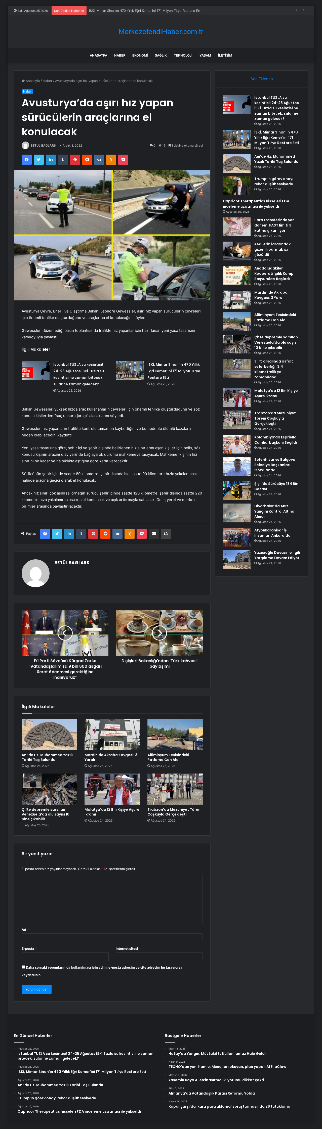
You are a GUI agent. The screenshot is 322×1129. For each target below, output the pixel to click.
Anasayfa (98, 55)
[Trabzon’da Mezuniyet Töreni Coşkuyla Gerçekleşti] (175, 789)
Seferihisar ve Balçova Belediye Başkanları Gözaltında (274, 465)
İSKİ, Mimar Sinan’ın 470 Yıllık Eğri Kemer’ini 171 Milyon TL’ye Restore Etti (173, 371)
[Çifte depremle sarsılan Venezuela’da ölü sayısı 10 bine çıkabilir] (49, 789)
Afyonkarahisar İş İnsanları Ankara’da (272, 533)
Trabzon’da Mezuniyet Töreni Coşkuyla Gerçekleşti (174, 812)
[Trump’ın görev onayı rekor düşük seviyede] (237, 185)
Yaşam (205, 55)
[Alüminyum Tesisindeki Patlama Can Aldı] (175, 734)
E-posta (29, 948)
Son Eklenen (262, 78)
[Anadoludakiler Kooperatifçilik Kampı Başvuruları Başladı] (237, 275)
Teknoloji (183, 55)
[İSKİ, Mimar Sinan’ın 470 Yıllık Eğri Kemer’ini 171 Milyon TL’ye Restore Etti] (130, 370)
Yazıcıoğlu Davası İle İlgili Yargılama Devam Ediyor (277, 555)
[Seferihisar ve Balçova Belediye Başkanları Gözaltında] (237, 466)
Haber (119, 55)
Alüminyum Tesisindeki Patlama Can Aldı (168, 757)
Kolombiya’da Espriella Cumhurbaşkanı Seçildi (275, 440)
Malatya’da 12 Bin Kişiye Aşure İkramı (112, 812)
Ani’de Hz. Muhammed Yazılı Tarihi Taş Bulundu (47, 757)
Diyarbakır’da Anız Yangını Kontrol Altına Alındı (274, 511)
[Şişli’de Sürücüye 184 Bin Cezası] (237, 490)
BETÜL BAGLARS (43, 145)
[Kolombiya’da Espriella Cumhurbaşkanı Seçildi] (237, 444)
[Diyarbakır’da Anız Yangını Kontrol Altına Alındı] (237, 513)
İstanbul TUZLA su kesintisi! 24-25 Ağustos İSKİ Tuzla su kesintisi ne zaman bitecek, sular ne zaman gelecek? (276, 108)
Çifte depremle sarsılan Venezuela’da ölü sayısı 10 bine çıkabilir (45, 814)
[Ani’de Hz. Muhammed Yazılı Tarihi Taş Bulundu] (49, 734)
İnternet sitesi (127, 948)
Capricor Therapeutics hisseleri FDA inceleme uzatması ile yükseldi (256, 204)
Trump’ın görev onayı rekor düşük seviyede (273, 181)
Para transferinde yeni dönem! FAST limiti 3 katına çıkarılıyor (275, 225)
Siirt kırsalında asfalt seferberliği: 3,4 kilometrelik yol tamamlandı (273, 369)
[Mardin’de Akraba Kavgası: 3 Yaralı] (112, 734)
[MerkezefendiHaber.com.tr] (161, 31)
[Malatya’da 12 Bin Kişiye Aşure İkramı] (112, 789)
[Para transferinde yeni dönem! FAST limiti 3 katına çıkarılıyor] (237, 226)
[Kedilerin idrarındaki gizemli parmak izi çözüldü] (237, 251)
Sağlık (161, 55)
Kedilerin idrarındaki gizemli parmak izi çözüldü (273, 249)
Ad (25, 930)
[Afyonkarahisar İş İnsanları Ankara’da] (237, 537)
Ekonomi (140, 55)
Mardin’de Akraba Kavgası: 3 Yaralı (111, 757)
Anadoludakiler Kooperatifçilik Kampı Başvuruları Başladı (274, 273)
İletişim (225, 55)
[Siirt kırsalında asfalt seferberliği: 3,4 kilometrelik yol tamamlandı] (237, 368)
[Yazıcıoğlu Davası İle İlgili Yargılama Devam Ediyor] (237, 559)
